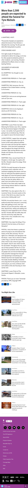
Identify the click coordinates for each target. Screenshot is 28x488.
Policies (4, 456)
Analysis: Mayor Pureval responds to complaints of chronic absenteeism (19, 349)
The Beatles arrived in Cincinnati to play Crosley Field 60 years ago (18, 338)
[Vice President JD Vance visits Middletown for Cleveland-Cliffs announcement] (6, 300)
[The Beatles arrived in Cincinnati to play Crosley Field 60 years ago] (6, 337)
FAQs (4, 465)
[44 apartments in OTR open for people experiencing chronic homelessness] (6, 394)
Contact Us (5, 449)
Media (13, 334)
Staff (4, 468)
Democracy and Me (7, 453)
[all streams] (26, 486)
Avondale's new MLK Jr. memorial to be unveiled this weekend (18, 372)
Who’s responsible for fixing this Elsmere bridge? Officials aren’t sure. (19, 313)
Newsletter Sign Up (7, 443)
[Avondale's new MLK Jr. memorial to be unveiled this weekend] (6, 371)
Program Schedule (7, 440)
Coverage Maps (6, 462)
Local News (14, 310)
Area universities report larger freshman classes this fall (18, 383)
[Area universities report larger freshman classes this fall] (6, 382)
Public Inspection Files (8, 459)
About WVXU (6, 437)
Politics (13, 297)
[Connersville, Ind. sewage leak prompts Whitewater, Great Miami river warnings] (6, 360)
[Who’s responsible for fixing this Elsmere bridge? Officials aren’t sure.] (6, 313)
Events (4, 446)
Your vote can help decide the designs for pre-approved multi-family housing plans (18, 326)
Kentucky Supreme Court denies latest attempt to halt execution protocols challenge (19, 407)
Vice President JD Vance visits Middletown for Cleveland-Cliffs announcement (18, 301)
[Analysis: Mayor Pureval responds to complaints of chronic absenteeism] (6, 348)
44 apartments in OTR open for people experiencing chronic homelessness (19, 395)
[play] (2, 486)
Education (14, 380)
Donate (23, 2)
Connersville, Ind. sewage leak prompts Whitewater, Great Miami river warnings (19, 361)
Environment (15, 357)
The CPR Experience (7, 434)
